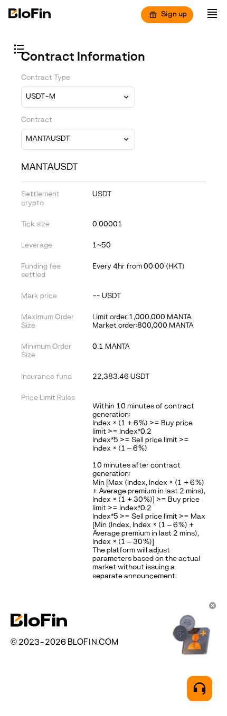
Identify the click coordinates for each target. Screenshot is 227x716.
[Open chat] (199, 688)
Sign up (174, 14)
